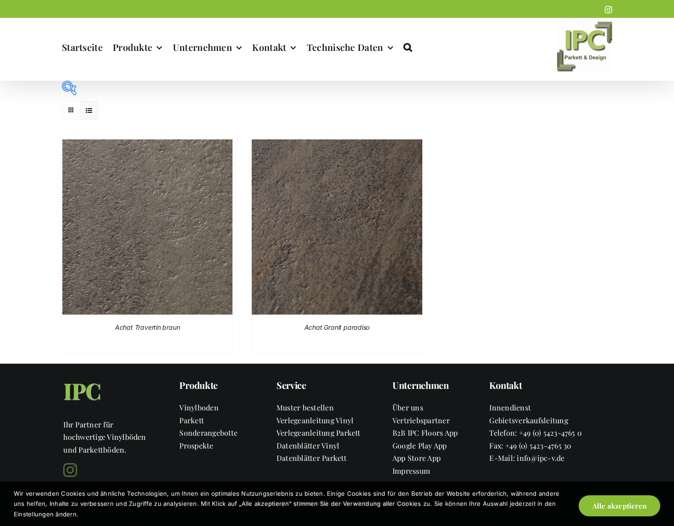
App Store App (416, 458)
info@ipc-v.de (540, 458)
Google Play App (419, 445)
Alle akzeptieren (619, 505)
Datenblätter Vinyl (307, 445)
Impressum (411, 471)
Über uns (407, 407)
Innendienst (510, 407)
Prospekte (196, 445)
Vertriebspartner (421, 420)
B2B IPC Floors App (425, 432)
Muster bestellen (305, 407)
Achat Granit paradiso (337, 327)
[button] (407, 47)
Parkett (191, 420)
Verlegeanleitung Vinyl (315, 420)
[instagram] (70, 470)
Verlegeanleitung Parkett (318, 432)
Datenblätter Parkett (311, 458)
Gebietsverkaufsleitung (528, 420)
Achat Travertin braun (147, 327)
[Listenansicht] (89, 110)
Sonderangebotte (208, 432)
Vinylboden (198, 407)
